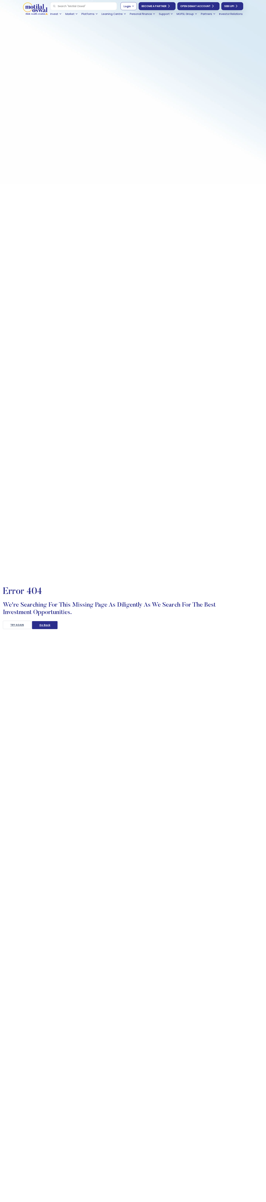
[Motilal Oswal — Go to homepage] (35, 9)
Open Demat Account (195, 6)
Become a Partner (154, 6)
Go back (44, 625)
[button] (54, 6)
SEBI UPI (229, 6)
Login (127, 6)
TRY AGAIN (17, 625)
